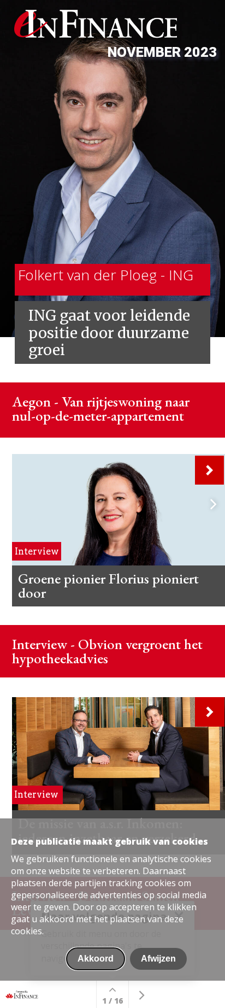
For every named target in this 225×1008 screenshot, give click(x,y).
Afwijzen (158, 958)
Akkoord (96, 958)
